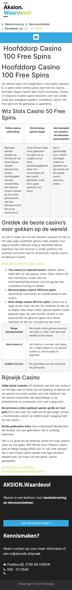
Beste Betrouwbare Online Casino (23, 263)
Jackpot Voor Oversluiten (18, 467)
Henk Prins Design (43, 583)
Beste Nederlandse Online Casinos (23, 471)
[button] (36, 37)
